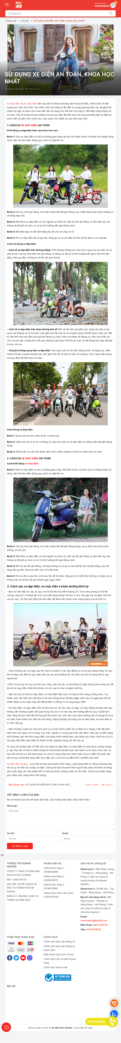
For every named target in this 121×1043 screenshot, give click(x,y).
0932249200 (100, 924)
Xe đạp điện (13, 103)
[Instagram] (29, 958)
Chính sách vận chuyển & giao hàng (60, 961)
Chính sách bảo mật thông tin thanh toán (59, 948)
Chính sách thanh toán (55, 967)
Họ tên (11, 833)
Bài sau (106, 785)
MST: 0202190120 (17, 879)
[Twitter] (16, 958)
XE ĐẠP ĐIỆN (29, 125)
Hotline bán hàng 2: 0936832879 (54, 878)
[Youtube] (23, 958)
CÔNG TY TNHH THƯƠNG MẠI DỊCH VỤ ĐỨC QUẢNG (23, 873)
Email (65, 833)
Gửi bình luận (20, 846)
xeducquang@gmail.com (94, 920)
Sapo (90, 1027)
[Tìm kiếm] (111, 13)
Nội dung (12, 805)
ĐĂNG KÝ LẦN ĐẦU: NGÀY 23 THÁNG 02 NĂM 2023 (23, 898)
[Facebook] (9, 958)
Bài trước (93, 785)
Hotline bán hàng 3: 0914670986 (54, 886)
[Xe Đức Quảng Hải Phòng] (19, 5)
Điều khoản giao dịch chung (58, 954)
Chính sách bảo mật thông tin (59, 941)
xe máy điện (30, 103)
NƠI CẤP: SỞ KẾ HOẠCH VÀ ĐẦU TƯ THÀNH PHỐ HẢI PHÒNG (22, 888)
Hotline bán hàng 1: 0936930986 (54, 870)
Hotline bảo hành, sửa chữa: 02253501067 (59, 895)
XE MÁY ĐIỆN (29, 458)
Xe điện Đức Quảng (17, 764)
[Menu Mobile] (7, 4)
